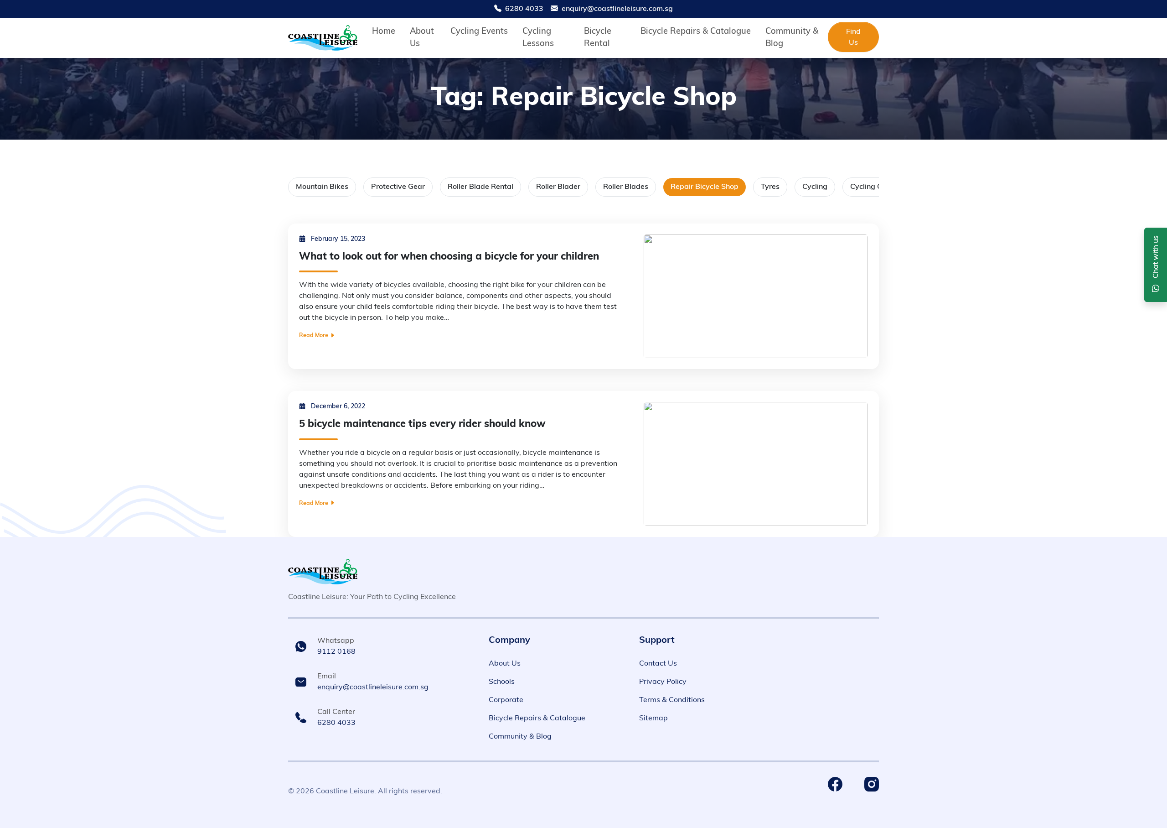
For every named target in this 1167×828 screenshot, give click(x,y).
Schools (502, 682)
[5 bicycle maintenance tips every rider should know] (756, 464)
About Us (505, 663)
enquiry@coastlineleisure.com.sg (617, 9)
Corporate (506, 700)
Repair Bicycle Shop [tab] (704, 187)
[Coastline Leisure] (322, 571)
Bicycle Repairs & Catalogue (537, 718)
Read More (314, 335)
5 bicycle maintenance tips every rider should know (422, 424)
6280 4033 (524, 9)
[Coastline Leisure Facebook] (835, 784)
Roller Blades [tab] (625, 187)
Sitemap (653, 718)
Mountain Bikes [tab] (322, 187)
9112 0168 (336, 652)
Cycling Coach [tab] (874, 187)
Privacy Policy (663, 682)
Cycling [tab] (814, 187)
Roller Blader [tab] (558, 187)
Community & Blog (520, 736)
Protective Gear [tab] (398, 187)
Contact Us (658, 663)
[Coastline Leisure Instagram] (871, 784)
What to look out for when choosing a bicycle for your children (449, 257)
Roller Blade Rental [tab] (480, 187)
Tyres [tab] (770, 187)
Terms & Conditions (672, 700)
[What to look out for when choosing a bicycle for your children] (756, 296)
